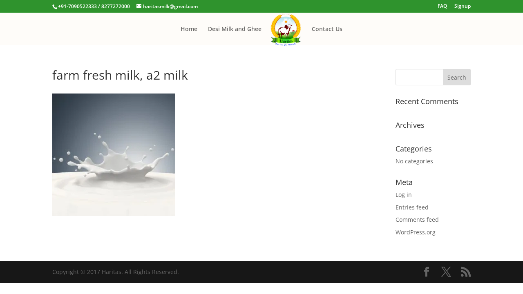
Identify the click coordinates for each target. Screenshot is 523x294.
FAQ (442, 6)
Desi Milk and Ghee (235, 29)
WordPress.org (416, 232)
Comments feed (417, 219)
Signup (462, 6)
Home (189, 29)
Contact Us (327, 29)
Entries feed (412, 207)
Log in (404, 194)
